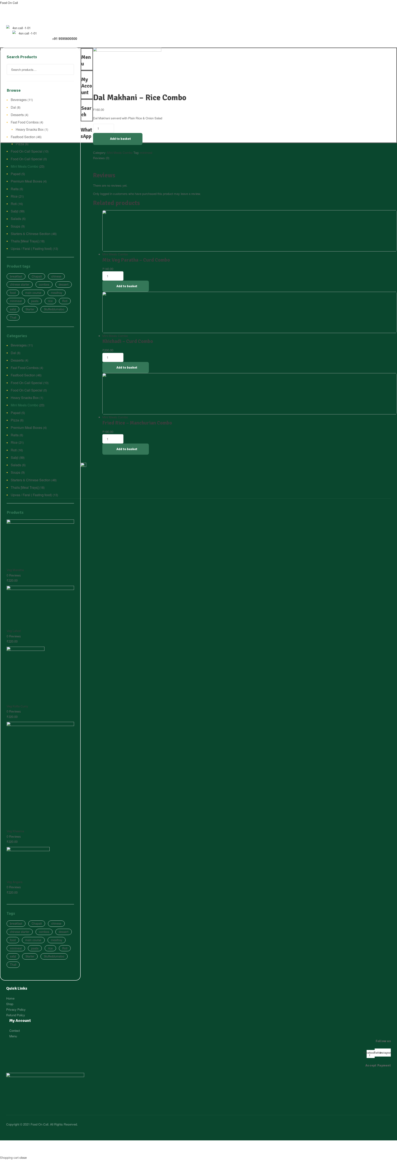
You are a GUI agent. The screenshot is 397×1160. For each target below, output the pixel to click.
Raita (15, 188)
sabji (13, 309)
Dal (13, 107)
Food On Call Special (26, 151)
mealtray (56, 293)
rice (50, 301)
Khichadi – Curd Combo (127, 341)
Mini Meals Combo (120, 152)
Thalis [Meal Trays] (24, 241)
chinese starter (19, 284)
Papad (15, 173)
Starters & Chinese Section (30, 233)
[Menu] (81, 51)
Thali (13, 317)
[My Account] (82, 73)
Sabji (14, 211)
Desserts (17, 114)
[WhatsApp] (82, 124)
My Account (86, 86)
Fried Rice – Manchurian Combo (137, 423)
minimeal (146, 152)
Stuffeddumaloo (54, 309)
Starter (29, 309)
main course (33, 293)
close (23, 1157)
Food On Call (9, 2)
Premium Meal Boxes (26, 181)
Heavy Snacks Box (30, 129)
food (13, 293)
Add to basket (120, 139)
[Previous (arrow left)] (11, 1151)
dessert (63, 284)
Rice (14, 196)
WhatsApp (86, 133)
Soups (15, 226)
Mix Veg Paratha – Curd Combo (136, 260)
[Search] (82, 102)
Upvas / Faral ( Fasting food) (31, 248)
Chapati (37, 276)
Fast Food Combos (25, 122)
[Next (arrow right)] (35, 1151)
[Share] (35, 1144)
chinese (56, 276)
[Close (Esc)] (11, 1144)
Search (68, 69)
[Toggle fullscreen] (59, 1144)
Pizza (20, 143)
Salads (16, 218)
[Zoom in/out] (83, 1144)
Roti (14, 203)
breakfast (16, 276)
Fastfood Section (23, 136)
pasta (34, 301)
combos (44, 284)
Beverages (19, 99)
